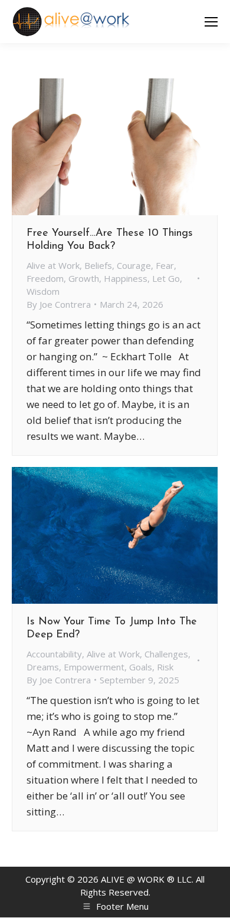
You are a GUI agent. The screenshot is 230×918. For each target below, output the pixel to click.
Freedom (45, 278)
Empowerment (94, 667)
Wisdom (43, 291)
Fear (165, 265)
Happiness (125, 278)
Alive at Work (53, 265)
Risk (165, 667)
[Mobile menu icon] (211, 22)
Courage (134, 265)
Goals (140, 667)
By (59, 304)
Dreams (43, 667)
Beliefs (98, 265)
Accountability (54, 654)
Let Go (166, 278)
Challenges (166, 654)
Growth (83, 278)
